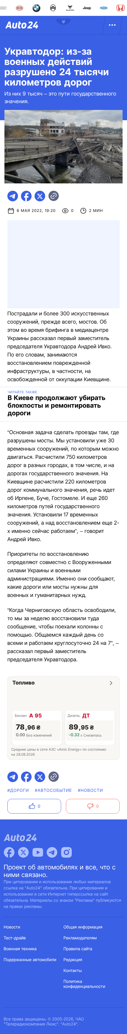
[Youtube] (37, 852)
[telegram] (12, 196)
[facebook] (26, 196)
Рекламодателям (80, 938)
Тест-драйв (15, 938)
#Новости (90, 790)
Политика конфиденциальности (84, 984)
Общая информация (83, 927)
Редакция (73, 959)
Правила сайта (78, 948)
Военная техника (20, 948)
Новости (12, 927)
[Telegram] (52, 852)
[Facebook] (9, 852)
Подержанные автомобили (30, 959)
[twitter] (40, 196)
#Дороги (18, 790)
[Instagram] (66, 852)
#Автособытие (53, 790)
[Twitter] (23, 852)
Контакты (73, 970)
